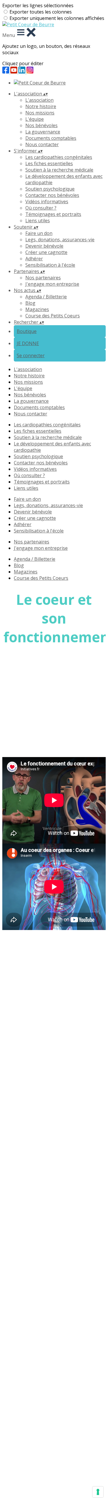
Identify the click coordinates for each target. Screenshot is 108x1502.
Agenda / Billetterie (46, 296)
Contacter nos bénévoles (52, 195)
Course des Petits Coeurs (52, 316)
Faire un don (38, 233)
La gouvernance (42, 132)
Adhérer (34, 258)
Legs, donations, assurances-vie (59, 239)
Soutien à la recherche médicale (59, 170)
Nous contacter (42, 144)
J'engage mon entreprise (52, 284)
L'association (39, 100)
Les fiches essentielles (49, 163)
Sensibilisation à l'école (50, 265)
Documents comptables (50, 138)
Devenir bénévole (44, 246)
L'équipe (34, 119)
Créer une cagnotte (46, 252)
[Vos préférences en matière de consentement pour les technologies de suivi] (97, 1491)
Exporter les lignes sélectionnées (37, 5)
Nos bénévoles (41, 125)
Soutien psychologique (50, 189)
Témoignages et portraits (53, 214)
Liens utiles (37, 220)
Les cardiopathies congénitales (58, 157)
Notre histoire (40, 106)
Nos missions (39, 113)
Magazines (37, 309)
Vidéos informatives (46, 201)
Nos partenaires (43, 277)
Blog (30, 303)
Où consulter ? (40, 208)
